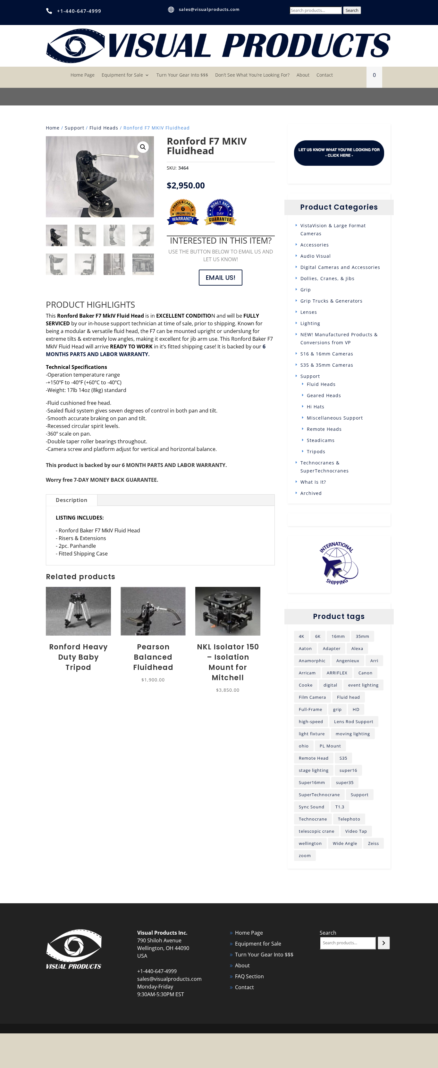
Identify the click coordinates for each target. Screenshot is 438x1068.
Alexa (357, 648)
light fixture (312, 734)
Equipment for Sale (122, 75)
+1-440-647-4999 (79, 11)
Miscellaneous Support (335, 418)
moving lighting (353, 734)
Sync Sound (311, 807)
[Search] (384, 943)
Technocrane (313, 819)
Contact (324, 75)
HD (356, 709)
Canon (365, 673)
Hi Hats (315, 407)
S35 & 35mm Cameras (326, 365)
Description (72, 500)
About (303, 75)
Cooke (306, 685)
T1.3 (339, 807)
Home (53, 128)
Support (74, 128)
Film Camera (312, 697)
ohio (304, 746)
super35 (345, 782)
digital (330, 685)
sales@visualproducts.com (209, 9)
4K (301, 636)
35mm (362, 636)
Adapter (332, 648)
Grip (305, 290)
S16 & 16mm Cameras (326, 354)
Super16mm (312, 782)
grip (337, 709)
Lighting (310, 323)
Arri (374, 660)
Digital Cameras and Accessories (340, 267)
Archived (311, 493)
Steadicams (321, 440)
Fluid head (348, 697)
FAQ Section (249, 976)
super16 (348, 770)
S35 (343, 758)
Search (352, 10)
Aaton (305, 648)
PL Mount (330, 746)
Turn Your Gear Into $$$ (182, 75)
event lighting (363, 685)
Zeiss (373, 843)
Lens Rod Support (354, 721)
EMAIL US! (220, 277)
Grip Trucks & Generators (331, 301)
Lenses (308, 312)
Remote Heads (324, 429)
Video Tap (356, 831)
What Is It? (313, 482)
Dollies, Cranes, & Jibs (327, 278)
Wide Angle (345, 843)
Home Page (83, 75)
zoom (305, 855)
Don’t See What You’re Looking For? (252, 75)
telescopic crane (316, 831)
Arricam (307, 673)
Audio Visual (315, 256)
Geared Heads (324, 395)
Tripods (316, 451)
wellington (310, 843)
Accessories (314, 245)
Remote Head (314, 758)
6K (318, 636)
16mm (338, 636)
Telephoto (349, 819)
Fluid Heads (103, 128)
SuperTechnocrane (319, 794)
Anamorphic (312, 660)
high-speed (311, 721)
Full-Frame (310, 709)
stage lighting (314, 770)
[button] (143, 147)
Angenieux (347, 660)
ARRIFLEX (337, 673)
